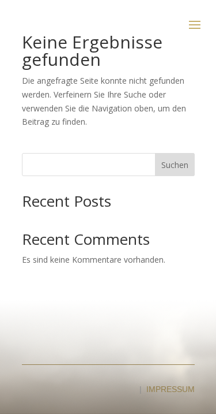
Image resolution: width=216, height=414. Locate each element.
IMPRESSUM (170, 389)
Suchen (174, 164)
